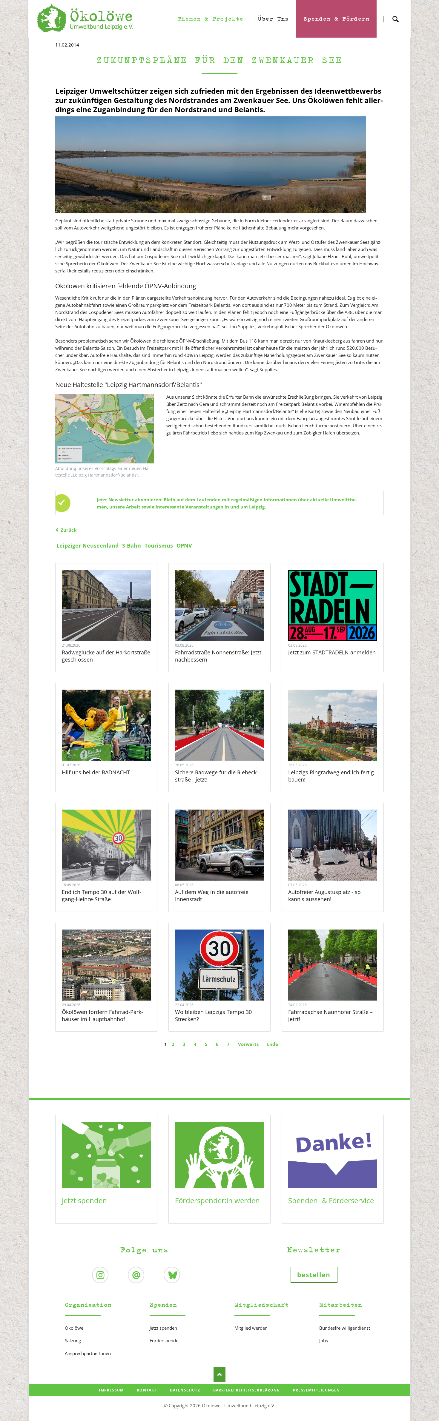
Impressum (111, 1390)
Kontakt (146, 1390)
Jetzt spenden (84, 1200)
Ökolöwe (74, 1328)
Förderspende (164, 1340)
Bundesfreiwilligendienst (344, 1328)
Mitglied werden (251, 1328)
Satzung (73, 1340)
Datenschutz (185, 1390)
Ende (272, 1044)
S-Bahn (131, 545)
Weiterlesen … (118, 621)
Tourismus (159, 545)
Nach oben (219, 1374)
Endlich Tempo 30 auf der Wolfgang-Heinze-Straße (101, 895)
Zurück (68, 530)
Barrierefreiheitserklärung (246, 1390)
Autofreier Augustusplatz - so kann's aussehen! (324, 895)
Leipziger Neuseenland (87, 545)
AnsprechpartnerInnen (88, 1353)
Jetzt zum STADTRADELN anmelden (332, 652)
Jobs (323, 1340)
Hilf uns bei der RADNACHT (96, 772)
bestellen (314, 1275)
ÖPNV (184, 545)
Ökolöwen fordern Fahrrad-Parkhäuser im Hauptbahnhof (102, 1015)
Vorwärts (248, 1044)
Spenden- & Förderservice (331, 1200)
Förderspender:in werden (217, 1200)
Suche (395, 14)
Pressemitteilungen (316, 1390)
